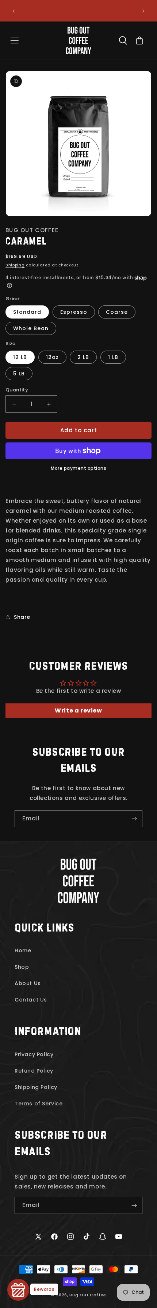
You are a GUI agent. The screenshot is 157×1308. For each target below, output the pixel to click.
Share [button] (22, 617)
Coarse (117, 312)
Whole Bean (31, 328)
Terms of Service (39, 1103)
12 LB (20, 357)
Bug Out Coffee (87, 1295)
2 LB (83, 357)
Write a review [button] (78, 710)
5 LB (19, 373)
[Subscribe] (134, 818)
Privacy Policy (34, 1054)
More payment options (78, 468)
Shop (22, 967)
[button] (15, 40)
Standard (27, 312)
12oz (52, 357)
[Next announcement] (143, 11)
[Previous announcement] (13, 11)
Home (23, 950)
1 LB (113, 357)
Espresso (73, 312)
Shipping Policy (36, 1087)
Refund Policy (34, 1070)
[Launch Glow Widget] (18, 1290)
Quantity (16, 389)
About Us (28, 983)
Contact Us (31, 999)
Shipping (15, 265)
